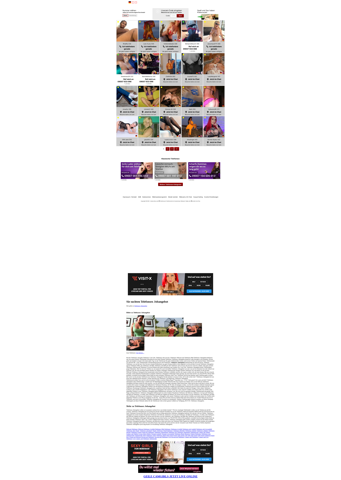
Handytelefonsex (168, 431)
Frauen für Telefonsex (148, 432)
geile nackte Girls (182, 435)
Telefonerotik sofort (140, 435)
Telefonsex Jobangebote (161, 432)
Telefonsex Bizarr (179, 434)
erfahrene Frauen (209, 435)
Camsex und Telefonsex (191, 437)
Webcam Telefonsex (132, 429)
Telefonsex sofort (151, 435)
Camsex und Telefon (132, 434)
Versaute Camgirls (156, 434)
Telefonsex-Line (206, 434)
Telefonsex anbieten (202, 431)
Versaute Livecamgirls (168, 434)
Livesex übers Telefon (144, 434)
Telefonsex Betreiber (179, 431)
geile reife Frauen (192, 435)
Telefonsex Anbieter (191, 431)
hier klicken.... (140, 353)
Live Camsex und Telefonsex (141, 439)
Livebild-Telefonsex (155, 429)
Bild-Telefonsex (166, 429)
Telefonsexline (130, 435)
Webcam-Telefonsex (144, 429)
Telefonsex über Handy (133, 431)
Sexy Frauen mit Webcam (133, 437)
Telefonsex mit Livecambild (204, 429)
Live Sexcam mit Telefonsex (176, 437)
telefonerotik (153, 439)
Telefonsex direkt (161, 435)
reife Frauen (201, 435)
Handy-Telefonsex (158, 431)
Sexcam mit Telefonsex (147, 437)
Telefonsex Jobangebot (140, 306)
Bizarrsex (187, 434)
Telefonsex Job (172, 432)
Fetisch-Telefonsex (195, 434)
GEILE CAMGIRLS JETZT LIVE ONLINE (170, 476)
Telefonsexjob (194, 432)
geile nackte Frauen (171, 435)
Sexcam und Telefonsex (161, 437)
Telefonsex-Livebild (176, 429)
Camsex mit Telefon (204, 432)
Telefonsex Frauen (136, 432)
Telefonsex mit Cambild (189, 429)
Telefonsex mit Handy (146, 431)
